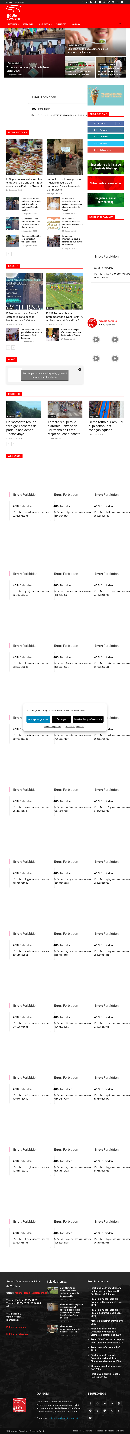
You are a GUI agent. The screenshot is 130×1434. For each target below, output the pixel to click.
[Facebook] (82, 2)
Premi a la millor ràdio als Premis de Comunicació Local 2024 (106, 1302)
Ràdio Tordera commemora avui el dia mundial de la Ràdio (70, 1329)
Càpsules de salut (77, 45)
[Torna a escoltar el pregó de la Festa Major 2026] (34, 53)
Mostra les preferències (88, 719)
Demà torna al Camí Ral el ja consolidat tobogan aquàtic (106, 426)
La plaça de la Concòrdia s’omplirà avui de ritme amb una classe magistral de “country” (72, 204)
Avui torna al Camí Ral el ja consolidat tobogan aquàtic (31, 239)
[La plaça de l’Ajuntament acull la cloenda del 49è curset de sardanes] (53, 241)
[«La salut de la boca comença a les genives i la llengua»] (95, 42)
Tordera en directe (107, 64)
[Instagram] (86, 2)
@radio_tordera (108, 320)
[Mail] (111, 1403)
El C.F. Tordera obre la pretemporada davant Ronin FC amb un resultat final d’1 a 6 (64, 317)
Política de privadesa (75, 726)
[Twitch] (108, 2)
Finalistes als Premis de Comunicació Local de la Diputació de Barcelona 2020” (106, 1331)
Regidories (94, 417)
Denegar (61, 719)
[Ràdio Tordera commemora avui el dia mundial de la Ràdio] (52, 1329)
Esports (10, 308)
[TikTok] (104, 2)
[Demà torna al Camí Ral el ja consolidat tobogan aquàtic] (106, 409)
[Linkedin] (91, 2)
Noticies (10, 417)
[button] (120, 24)
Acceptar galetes (38, 719)
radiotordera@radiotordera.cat (31, 1293)
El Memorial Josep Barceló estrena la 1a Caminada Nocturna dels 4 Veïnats (22, 317)
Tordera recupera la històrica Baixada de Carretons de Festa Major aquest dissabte (64, 428)
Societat (10, 174)
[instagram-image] (96, 338)
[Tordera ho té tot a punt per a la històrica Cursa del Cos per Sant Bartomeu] (12, 334)
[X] (113, 2)
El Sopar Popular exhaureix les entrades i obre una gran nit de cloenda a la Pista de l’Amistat (24, 182)
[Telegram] (100, 2)
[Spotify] (95, 2)
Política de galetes (52, 726)
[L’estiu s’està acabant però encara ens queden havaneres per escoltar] (80, 67)
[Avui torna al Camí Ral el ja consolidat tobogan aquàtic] (12, 241)
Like (119, 123)
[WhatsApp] (117, 2)
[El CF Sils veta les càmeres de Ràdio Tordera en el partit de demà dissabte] (52, 1290)
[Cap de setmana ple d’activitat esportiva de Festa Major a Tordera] (52, 334)
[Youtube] (122, 2)
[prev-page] (8, 254)
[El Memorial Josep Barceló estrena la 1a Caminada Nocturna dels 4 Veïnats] (12, 223)
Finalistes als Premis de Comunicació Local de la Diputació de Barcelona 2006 (106, 1358)
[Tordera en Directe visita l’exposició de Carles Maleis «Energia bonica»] (111, 67)
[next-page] (13, 254)
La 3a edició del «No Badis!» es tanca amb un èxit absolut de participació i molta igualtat (31, 204)
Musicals (73, 64)
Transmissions (14, 63)
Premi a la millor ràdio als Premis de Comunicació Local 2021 (106, 1313)
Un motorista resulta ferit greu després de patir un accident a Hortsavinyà (21, 428)
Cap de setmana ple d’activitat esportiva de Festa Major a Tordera (71, 332)
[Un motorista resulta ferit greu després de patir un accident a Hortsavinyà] (23, 409)
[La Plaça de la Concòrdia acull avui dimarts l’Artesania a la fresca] (53, 223)
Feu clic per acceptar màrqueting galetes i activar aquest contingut (45, 375)
